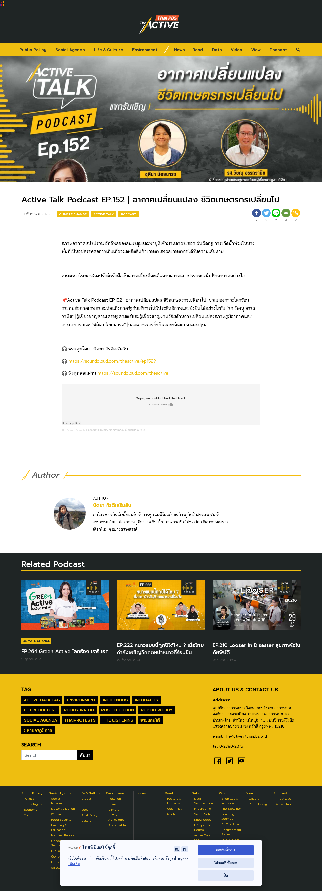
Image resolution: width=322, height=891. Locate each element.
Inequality (147, 699)
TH (184, 849)
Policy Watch (79, 709)
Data (217, 49)
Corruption (31, 815)
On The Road (230, 824)
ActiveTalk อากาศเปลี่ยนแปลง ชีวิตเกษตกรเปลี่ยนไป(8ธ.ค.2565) (111, 430)
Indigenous (115, 699)
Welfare (56, 814)
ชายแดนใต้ (150, 720)
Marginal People (63, 835)
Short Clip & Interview (229, 801)
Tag (26, 689)
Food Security (61, 819)
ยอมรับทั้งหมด (225, 850)
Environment (144, 49)
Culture (86, 821)
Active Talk (104, 214)
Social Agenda (70, 49)
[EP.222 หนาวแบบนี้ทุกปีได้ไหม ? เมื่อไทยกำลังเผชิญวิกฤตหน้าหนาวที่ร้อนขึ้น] (161, 607)
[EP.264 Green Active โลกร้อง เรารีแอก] (65, 607)
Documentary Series (231, 832)
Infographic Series (202, 827)
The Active (68, 430)
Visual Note (202, 814)
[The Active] (159, 24)
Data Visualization (203, 801)
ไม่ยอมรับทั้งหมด (225, 863)
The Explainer (231, 808)
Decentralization (63, 808)
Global (86, 798)
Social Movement (59, 801)
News (179, 49)
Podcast (278, 49)
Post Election (117, 709)
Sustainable (117, 825)
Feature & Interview (174, 801)
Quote (171, 814)
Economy (30, 809)
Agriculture (116, 819)
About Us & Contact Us (245, 689)
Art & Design (90, 815)
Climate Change (73, 214)
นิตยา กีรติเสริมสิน (112, 505)
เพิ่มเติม (74, 863)
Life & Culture (108, 49)
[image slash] (166, 49)
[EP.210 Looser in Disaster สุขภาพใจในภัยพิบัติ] (257, 607)
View (256, 49)
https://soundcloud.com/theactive (132, 373)
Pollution (114, 798)
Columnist (174, 808)
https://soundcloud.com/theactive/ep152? (112, 361)
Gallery (254, 798)
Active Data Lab (42, 699)
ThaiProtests (80, 720)
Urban (85, 804)
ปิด (226, 875)
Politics (29, 798)
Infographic (202, 808)
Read (197, 49)
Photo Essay (258, 804)
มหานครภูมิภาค (38, 730)
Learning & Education (59, 827)
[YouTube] (242, 761)
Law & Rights (33, 804)
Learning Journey (227, 816)
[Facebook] (218, 761)
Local (85, 809)
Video (236, 49)
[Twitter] (230, 761)
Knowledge (202, 819)
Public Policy (32, 49)
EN (177, 849)
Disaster (114, 804)
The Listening (118, 720)
